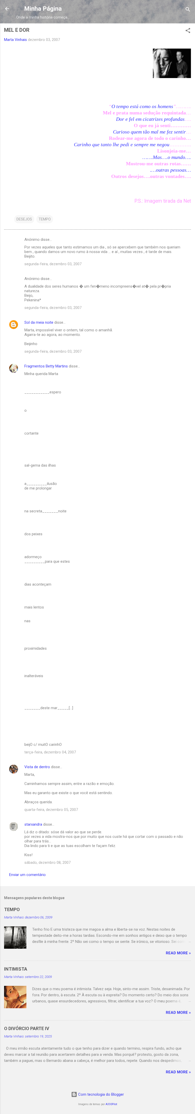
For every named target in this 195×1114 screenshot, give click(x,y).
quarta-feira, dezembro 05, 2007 (51, 809)
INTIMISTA (15, 969)
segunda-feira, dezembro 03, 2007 (53, 264)
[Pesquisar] (188, 10)
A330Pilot (111, 1104)
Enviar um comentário (27, 874)
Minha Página (43, 8)
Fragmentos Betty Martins (46, 366)
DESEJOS (24, 219)
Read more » (178, 953)
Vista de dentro (37, 767)
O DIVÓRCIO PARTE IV (26, 1028)
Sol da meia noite (38, 322)
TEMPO (45, 219)
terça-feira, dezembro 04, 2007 (50, 752)
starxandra (33, 824)
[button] (188, 31)
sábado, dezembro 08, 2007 (47, 862)
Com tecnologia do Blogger (100, 1094)
